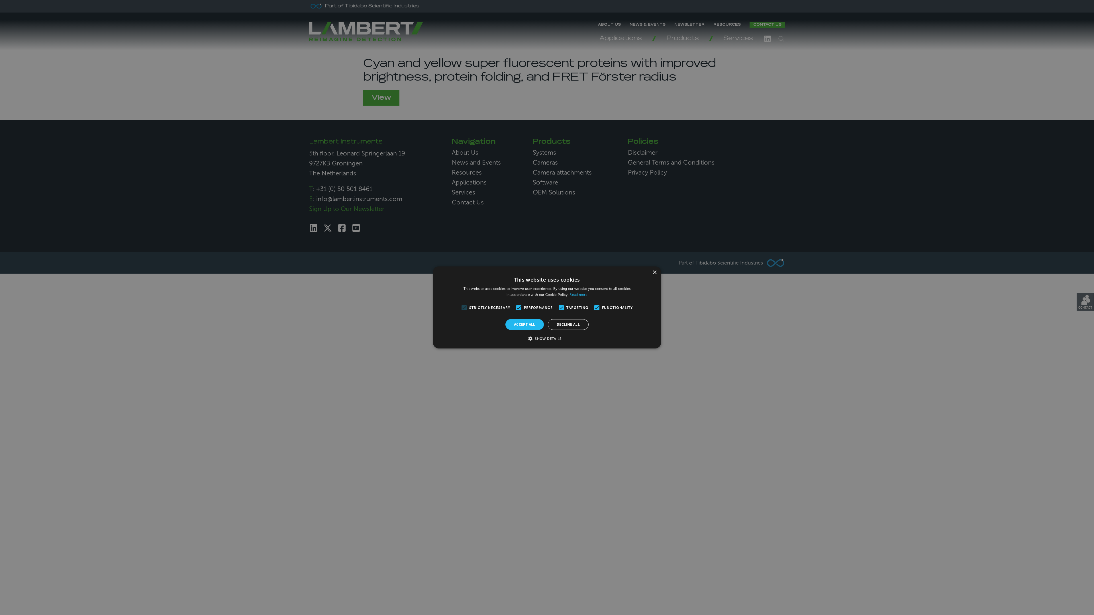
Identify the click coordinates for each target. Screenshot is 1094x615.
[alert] (547, 307)
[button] (547, 338)
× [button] (654, 272)
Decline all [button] (568, 324)
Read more (578, 295)
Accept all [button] (524, 324)
